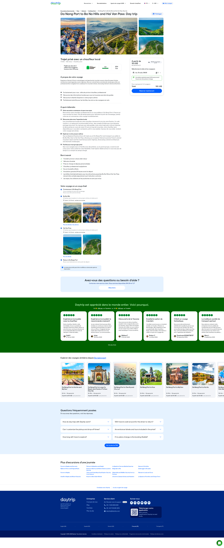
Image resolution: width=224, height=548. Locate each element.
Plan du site (90, 511)
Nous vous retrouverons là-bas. (72, 192)
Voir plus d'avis (112, 345)
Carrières (89, 508)
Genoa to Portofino (143, 466)
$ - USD (154, 3)
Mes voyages (168, 3)
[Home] (56, 3)
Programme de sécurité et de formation (139, 534)
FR (147, 3)
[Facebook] (131, 502)
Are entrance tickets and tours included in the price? (135, 429)
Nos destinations (101, 3)
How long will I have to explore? (75, 437)
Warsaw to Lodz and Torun (145, 472)
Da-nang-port (100, 358)
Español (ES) (87, 526)
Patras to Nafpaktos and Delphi (95, 466)
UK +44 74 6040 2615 (113, 508)
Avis (116, 68)
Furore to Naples (65, 472)
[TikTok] (145, 502)
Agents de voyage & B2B (117, 3)
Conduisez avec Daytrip (103, 487)
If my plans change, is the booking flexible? (131, 437)
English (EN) (63, 526)
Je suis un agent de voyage (120, 487)
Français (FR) (135, 526)
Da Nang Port (92, 11)
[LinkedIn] (138, 502)
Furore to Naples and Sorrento (69, 466)
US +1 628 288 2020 (112, 505)
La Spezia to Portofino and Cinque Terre (149, 476)
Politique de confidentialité (121, 534)
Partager (158, 14)
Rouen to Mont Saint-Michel (94, 476)
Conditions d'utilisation (97, 534)
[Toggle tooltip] (140, 65)
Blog (88, 505)
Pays (78, 11)
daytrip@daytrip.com (113, 511)
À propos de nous (92, 502)
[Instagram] (135, 502)
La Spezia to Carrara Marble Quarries (122, 466)
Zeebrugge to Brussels (144, 468)
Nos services (87, 3)
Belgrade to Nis (116, 468)
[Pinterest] (142, 502)
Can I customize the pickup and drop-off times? (81, 429)
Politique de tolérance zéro (156, 534)
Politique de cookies (109, 534)
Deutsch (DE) (111, 526)
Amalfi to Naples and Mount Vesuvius (71, 476)
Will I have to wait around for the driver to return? (134, 422)
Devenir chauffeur (135, 3)
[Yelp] (149, 502)
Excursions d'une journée (67, 11)
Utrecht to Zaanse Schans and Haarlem (123, 476)
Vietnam (83, 11)
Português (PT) (159, 526)
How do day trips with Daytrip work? (77, 422)
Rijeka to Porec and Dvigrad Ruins (70, 468)
